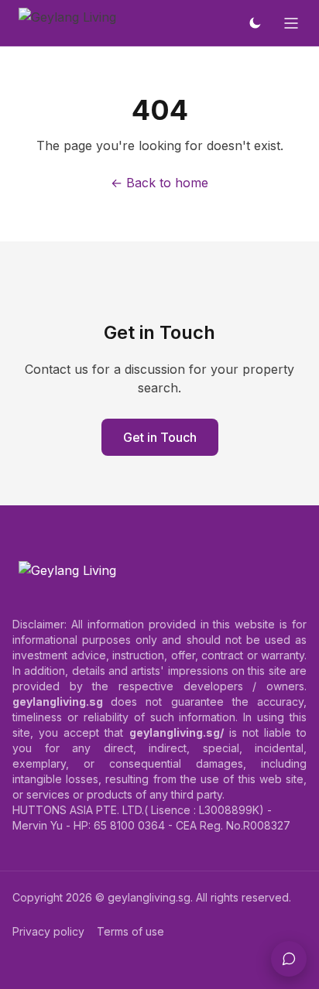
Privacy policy (48, 931)
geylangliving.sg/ (176, 732)
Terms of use (130, 931)
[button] (289, 959)
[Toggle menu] (291, 23)
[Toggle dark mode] (254, 23)
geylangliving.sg (149, 897)
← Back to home (159, 182)
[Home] (67, 23)
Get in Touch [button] (160, 437)
